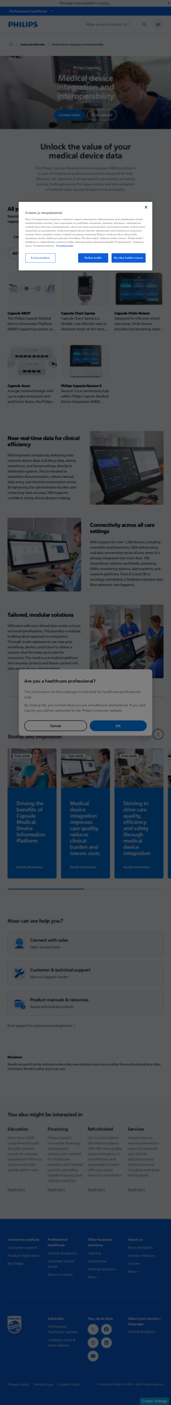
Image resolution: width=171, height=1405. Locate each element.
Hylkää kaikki (93, 257)
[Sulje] (146, 207)
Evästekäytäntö (64, 245)
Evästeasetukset (40, 257)
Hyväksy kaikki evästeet (128, 257)
